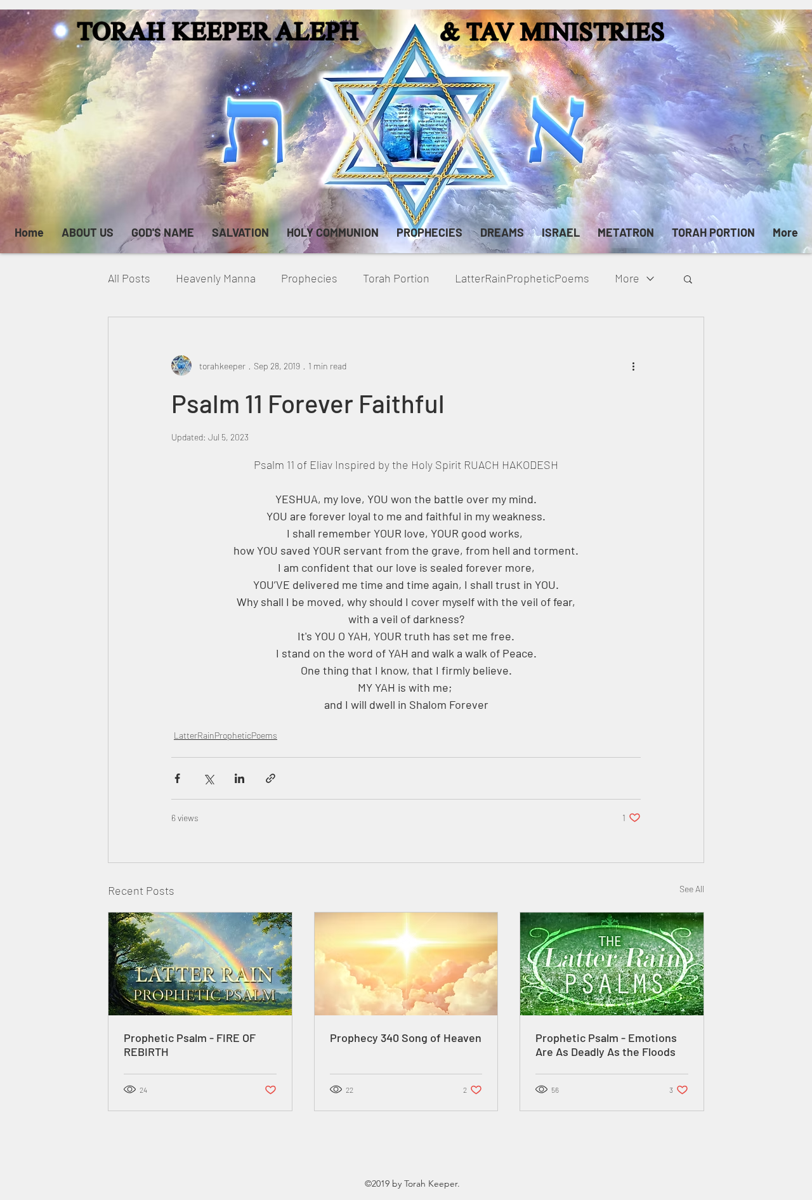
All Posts (129, 278)
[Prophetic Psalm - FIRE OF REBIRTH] (200, 964)
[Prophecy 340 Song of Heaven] (406, 964)
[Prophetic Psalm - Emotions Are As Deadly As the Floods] (612, 964)
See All (691, 888)
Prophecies (309, 278)
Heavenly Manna (216, 278)
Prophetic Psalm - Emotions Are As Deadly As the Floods (606, 1044)
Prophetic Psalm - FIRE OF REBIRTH (190, 1044)
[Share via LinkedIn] (239, 778)
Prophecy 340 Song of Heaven (405, 1038)
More (627, 278)
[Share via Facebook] (177, 778)
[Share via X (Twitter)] (208, 778)
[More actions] (633, 365)
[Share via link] (271, 778)
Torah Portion (396, 278)
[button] (688, 279)
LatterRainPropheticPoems (522, 278)
